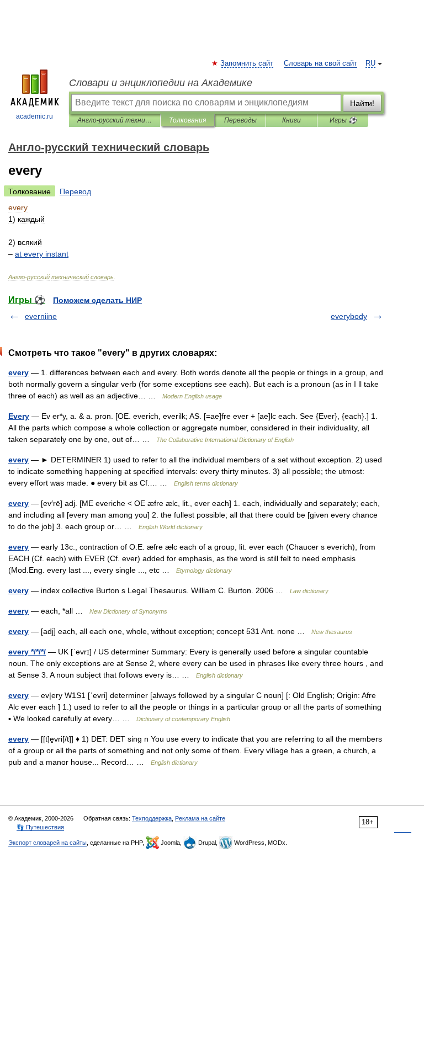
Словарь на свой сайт (320, 63)
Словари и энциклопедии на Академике (160, 82)
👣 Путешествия (40, 827)
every (18, 372)
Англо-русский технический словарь (114, 120)
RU (370, 63)
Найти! (362, 103)
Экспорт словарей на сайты (47, 842)
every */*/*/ (27, 651)
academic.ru (34, 116)
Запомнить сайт (247, 63)
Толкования (187, 120)
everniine (41, 316)
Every (18, 416)
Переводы (240, 120)
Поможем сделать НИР (97, 300)
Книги (291, 120)
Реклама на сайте (200, 818)
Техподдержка (152, 818)
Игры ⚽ (343, 120)
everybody (349, 316)
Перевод (75, 191)
